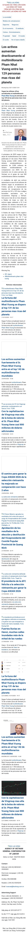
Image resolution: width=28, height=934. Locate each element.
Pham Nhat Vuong (8, 96)
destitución (5, 559)
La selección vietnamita (10, 497)
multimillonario (17, 382)
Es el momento (8, 28)
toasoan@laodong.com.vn (15, 886)
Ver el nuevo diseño (18, 40)
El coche (6, 40)
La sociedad (7, 17)
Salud (14, 36)
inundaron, (5, 650)
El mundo (22, 36)
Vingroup (20, 444)
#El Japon (8, 274)
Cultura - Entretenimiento (11, 32)
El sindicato (20, 28)
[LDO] (14, 291)
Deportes (6, 25)
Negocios (15, 25)
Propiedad (6, 36)
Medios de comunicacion (11, 21)
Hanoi (15, 647)
